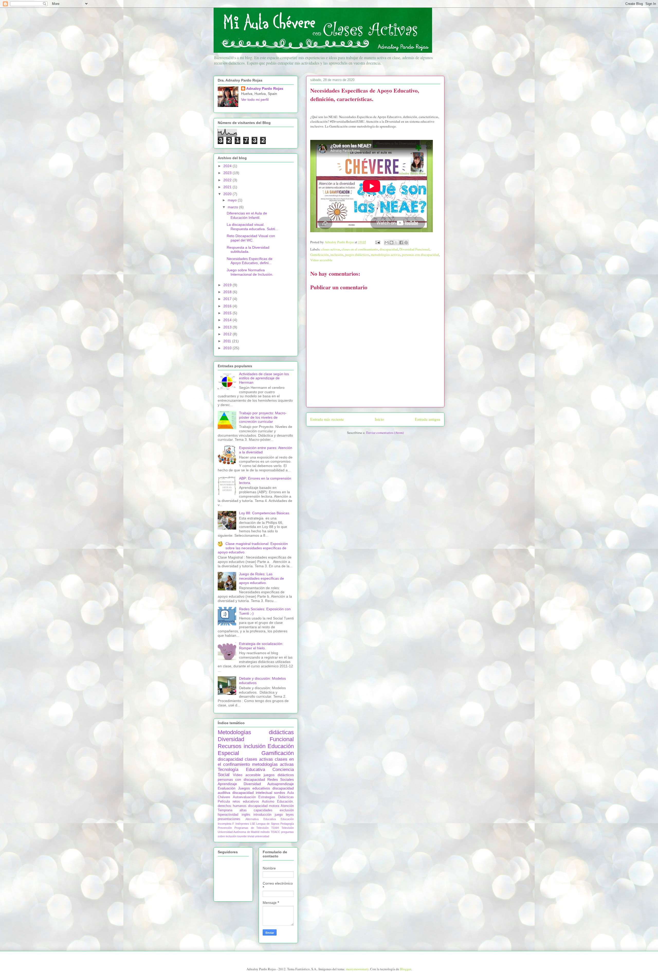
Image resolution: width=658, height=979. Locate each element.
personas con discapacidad (420, 254)
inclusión (336, 254)
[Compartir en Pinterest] (406, 242)
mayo (233, 200)
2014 (228, 320)
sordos (279, 793)
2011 (227, 341)
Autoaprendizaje (280, 784)
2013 (228, 327)
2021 (228, 187)
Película (224, 801)
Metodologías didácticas (256, 732)
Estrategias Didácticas (276, 797)
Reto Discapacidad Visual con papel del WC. (251, 238)
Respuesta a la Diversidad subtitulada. (248, 249)
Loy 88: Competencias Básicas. (264, 513)
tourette (242, 836)
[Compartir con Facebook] (401, 242)
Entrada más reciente (327, 419)
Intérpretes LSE (245, 823)
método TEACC (270, 831)
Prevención (225, 827)
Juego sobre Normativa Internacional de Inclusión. (250, 272)
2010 (228, 348)
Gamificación (319, 254)
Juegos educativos (254, 788)
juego (279, 814)
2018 (228, 292)
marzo (233, 207)
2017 (228, 299)
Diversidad (252, 784)
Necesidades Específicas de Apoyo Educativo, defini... (249, 261)
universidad (262, 836)
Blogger (405, 969)
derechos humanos (232, 806)
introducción (262, 814)
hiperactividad (228, 814)
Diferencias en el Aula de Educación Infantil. (247, 215)
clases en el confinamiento (360, 249)
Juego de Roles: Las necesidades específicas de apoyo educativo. (261, 578)
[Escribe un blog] (391, 242)
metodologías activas (385, 254)
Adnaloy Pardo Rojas (264, 88)
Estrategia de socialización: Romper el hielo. (261, 646)
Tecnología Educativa (241, 769)
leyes (290, 814)
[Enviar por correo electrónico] (386, 242)
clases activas (330, 249)
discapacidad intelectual (252, 793)
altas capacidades (256, 810)
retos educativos (246, 801)
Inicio (379, 419)
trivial (251, 836)
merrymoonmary (357, 969)
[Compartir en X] (396, 242)
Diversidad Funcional (414, 249)
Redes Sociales (280, 779)
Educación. (285, 801)
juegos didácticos (357, 254)
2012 (228, 334)
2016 (228, 306)
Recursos (229, 746)
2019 (228, 285)
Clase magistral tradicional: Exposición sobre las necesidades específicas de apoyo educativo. (253, 548)
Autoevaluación (244, 797)
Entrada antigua (427, 419)
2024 (228, 166)
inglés (246, 814)
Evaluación (226, 788)
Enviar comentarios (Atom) (385, 432)
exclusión (287, 810)
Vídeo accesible (321, 260)
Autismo (268, 801)
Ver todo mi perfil (255, 99)
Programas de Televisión (251, 827)
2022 (228, 180)
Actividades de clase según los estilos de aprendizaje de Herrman (264, 378)
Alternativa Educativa (260, 819)
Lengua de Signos (267, 823)
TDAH (275, 827)
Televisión (287, 827)
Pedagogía (287, 823)
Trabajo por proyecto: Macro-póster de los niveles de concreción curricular (263, 417)
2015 (228, 313)
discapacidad (389, 249)
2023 (228, 173)
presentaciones (229, 819)
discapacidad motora (263, 806)
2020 (228, 194)
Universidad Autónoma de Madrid (239, 831)
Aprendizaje (227, 784)
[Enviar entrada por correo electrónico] (377, 242)
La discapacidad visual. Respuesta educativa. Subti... (252, 226)
